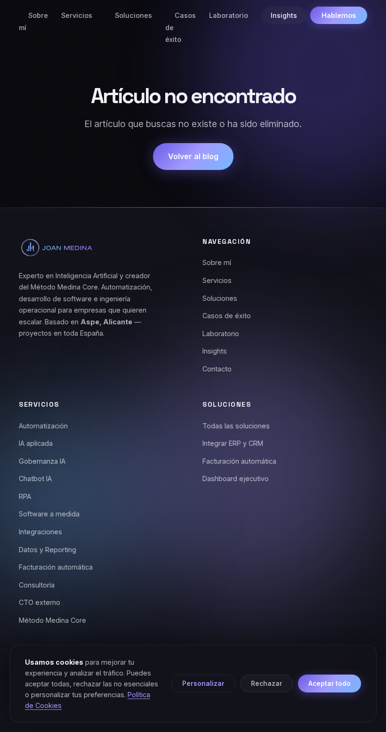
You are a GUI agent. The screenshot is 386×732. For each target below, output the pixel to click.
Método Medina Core (52, 620)
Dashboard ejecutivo (235, 479)
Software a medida (49, 514)
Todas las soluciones (236, 426)
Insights (284, 15)
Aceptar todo (329, 683)
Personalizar (203, 683)
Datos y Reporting (47, 550)
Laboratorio (228, 15)
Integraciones (40, 532)
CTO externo (39, 602)
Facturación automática (56, 567)
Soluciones (133, 15)
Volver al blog (193, 156)
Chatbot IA (35, 479)
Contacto (217, 369)
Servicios (76, 15)
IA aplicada (36, 443)
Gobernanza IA (42, 461)
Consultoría (37, 585)
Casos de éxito (226, 316)
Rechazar (266, 683)
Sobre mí (33, 21)
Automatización (43, 426)
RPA (25, 496)
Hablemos (339, 15)
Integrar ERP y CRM (232, 443)
